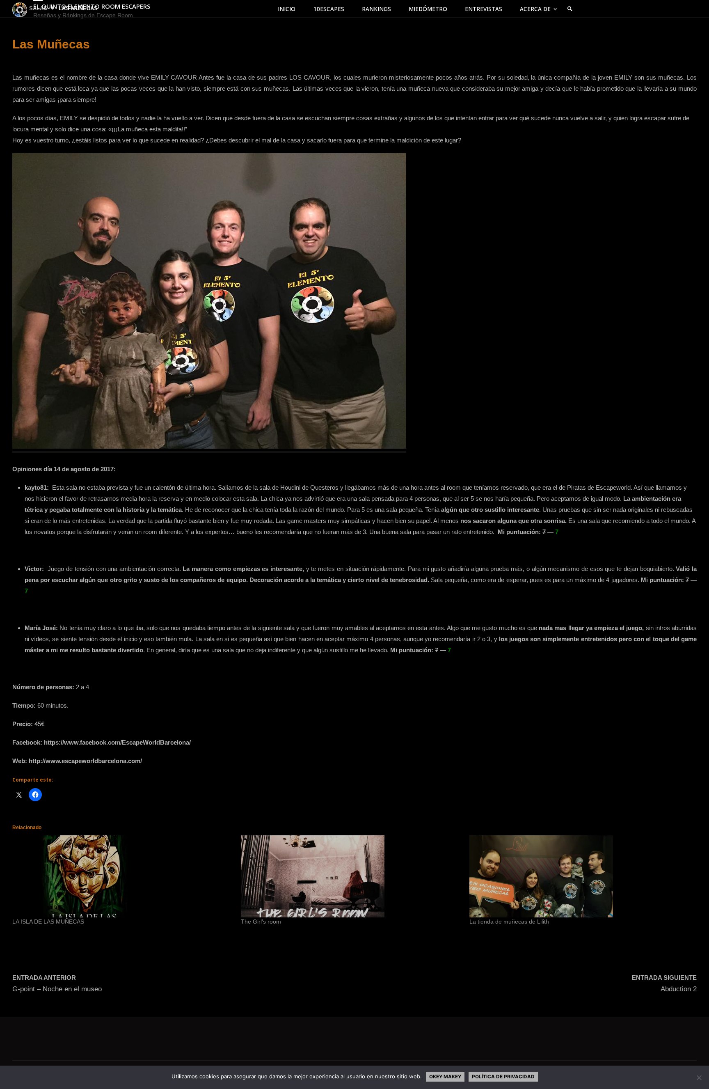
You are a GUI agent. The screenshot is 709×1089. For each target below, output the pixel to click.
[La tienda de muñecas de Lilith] (579, 876)
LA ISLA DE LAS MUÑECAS (48, 921)
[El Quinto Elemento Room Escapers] (19, 9)
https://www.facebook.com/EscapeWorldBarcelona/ (117, 742)
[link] (570, 9)
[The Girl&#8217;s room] (351, 876)
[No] (699, 1077)
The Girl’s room (261, 921)
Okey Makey (445, 1077)
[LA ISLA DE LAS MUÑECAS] (122, 876)
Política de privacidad (503, 1077)
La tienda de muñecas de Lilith (509, 921)
